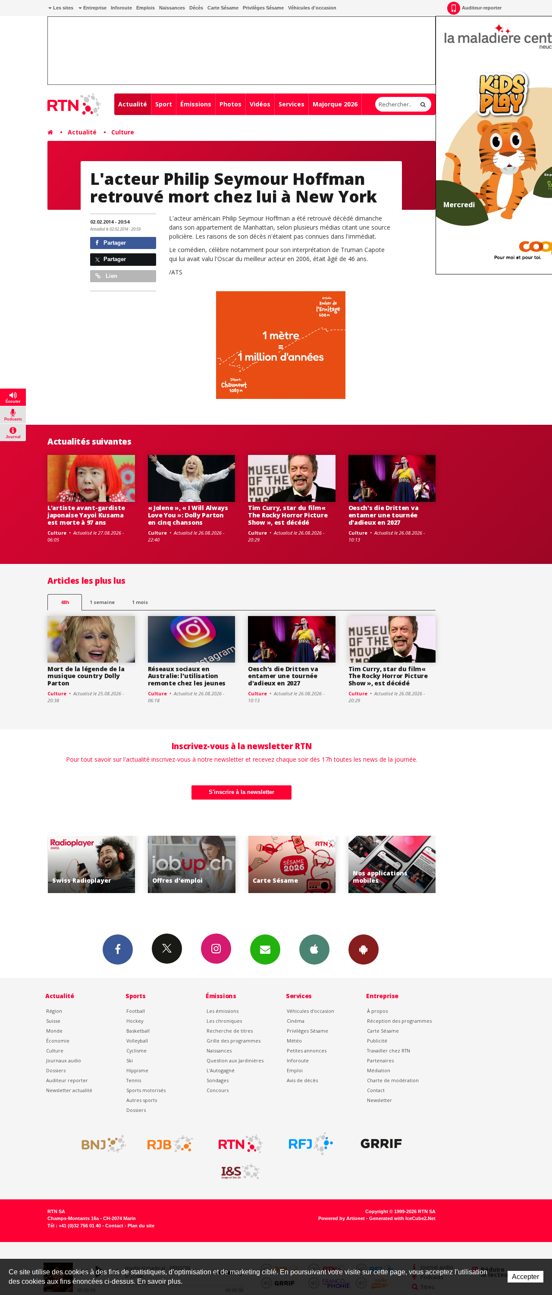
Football (135, 1011)
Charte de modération (393, 1080)
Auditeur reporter (67, 1080)
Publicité (377, 1040)
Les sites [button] (62, 7)
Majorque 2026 (335, 104)
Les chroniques (224, 1021)
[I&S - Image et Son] (240, 1172)
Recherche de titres (230, 1031)
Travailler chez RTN (388, 1050)
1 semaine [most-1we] (102, 602)
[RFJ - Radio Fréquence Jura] (311, 1144)
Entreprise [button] (94, 7)
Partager (114, 243)
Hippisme (137, 1070)
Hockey (134, 1021)
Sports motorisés (146, 1090)
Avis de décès (302, 1080)
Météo (294, 1040)
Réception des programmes (399, 1021)
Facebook (118, 949)
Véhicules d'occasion (312, 7)
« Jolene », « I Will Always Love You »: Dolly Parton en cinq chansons (188, 515)
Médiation (378, 1070)
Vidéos (260, 104)
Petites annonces (306, 1050)
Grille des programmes (233, 1040)
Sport (163, 104)
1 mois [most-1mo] (140, 602)
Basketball (138, 1031)
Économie (57, 1040)
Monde (54, 1031)
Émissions (195, 104)
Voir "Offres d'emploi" (191, 864)
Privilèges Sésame (263, 7)
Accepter (525, 1276)
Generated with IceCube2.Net (402, 1218)
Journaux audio (63, 1060)
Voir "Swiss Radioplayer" (91, 864)
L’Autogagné (221, 1070)
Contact (376, 1090)
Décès (196, 7)
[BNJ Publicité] (100, 1144)
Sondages (218, 1080)
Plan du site (141, 1225)
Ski (129, 1060)
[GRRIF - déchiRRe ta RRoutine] (381, 1144)
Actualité (132, 104)
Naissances (172, 7)
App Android (363, 949)
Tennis (133, 1080)
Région (54, 1011)
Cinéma (295, 1021)
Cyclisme (136, 1050)
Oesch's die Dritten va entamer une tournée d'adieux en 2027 (383, 515)
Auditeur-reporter (482, 7)
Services (291, 104)
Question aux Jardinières (235, 1060)
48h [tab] (65, 602)
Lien (110, 276)
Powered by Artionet (341, 1218)
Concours (218, 1090)
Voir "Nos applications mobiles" (392, 864)
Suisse (53, 1021)
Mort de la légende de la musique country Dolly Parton (85, 676)
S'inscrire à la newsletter (241, 792)
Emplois (145, 7)
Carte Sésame (222, 7)
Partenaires (380, 1060)
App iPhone (314, 949)
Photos (231, 104)
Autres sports (141, 1100)
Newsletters (265, 949)
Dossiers (56, 1070)
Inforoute (121, 7)
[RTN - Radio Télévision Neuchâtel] (240, 1144)
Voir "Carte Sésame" (292, 864)
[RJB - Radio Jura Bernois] (170, 1144)
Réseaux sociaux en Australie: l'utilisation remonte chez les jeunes (187, 676)
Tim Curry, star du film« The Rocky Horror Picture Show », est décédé (287, 515)
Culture (122, 132)
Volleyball (137, 1040)
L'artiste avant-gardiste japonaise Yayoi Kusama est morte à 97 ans (86, 515)
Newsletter (379, 1100)
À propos (377, 1011)
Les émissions (222, 1011)
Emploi (295, 1070)
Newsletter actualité (69, 1090)
